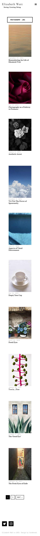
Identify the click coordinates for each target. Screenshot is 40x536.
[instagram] (11, 523)
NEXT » (19, 497)
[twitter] (4, 523)
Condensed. (33, 533)
